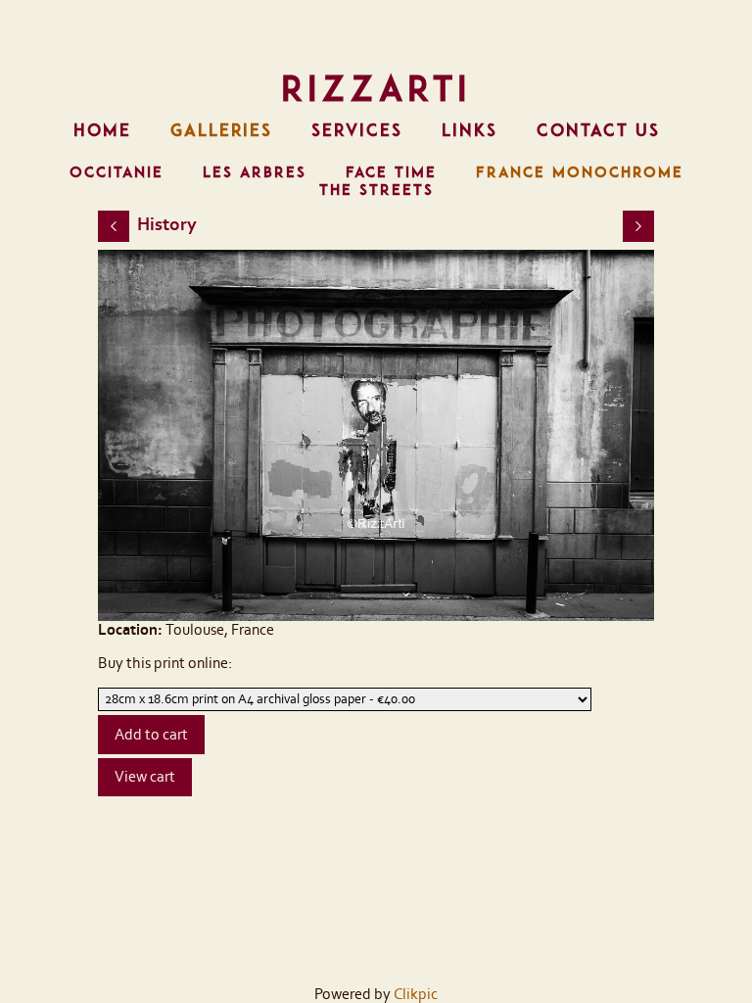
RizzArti (376, 88)
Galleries (221, 130)
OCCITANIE (117, 172)
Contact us (598, 130)
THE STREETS (376, 190)
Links (469, 130)
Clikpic (416, 994)
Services (356, 130)
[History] (376, 435)
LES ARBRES (254, 172)
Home (102, 130)
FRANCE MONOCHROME (579, 172)
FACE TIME (391, 172)
